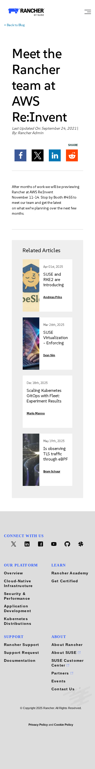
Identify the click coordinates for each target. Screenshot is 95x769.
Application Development (17, 608)
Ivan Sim (49, 355)
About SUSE (64, 652)
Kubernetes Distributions (17, 621)
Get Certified (64, 581)
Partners (60, 673)
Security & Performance (17, 596)
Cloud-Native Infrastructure (18, 583)
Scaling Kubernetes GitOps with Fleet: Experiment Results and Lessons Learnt (44, 398)
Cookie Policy (63, 724)
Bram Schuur (51, 471)
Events (58, 681)
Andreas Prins (52, 297)
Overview (13, 573)
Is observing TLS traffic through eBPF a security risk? (55, 459)
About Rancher (67, 645)
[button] (20, 155)
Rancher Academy (70, 573)
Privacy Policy (38, 724)
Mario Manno (36, 413)
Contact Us (63, 689)
